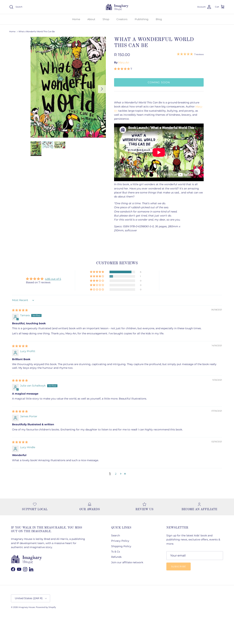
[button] (122, 68)
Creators (121, 19)
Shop (106, 19)
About (91, 19)
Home (76, 19)
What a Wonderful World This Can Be (36, 31)
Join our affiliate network (127, 562)
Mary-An (123, 62)
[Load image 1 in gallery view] (68, 87)
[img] (20, 310)
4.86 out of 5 (53, 279)
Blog (159, 19)
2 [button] (115, 473)
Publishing (141, 19)
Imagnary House (26, 607)
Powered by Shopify (46, 607)
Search (115, 535)
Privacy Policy (120, 540)
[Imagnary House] (117, 7)
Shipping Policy (121, 546)
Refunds (116, 557)
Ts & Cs (115, 551)
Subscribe (178, 566)
